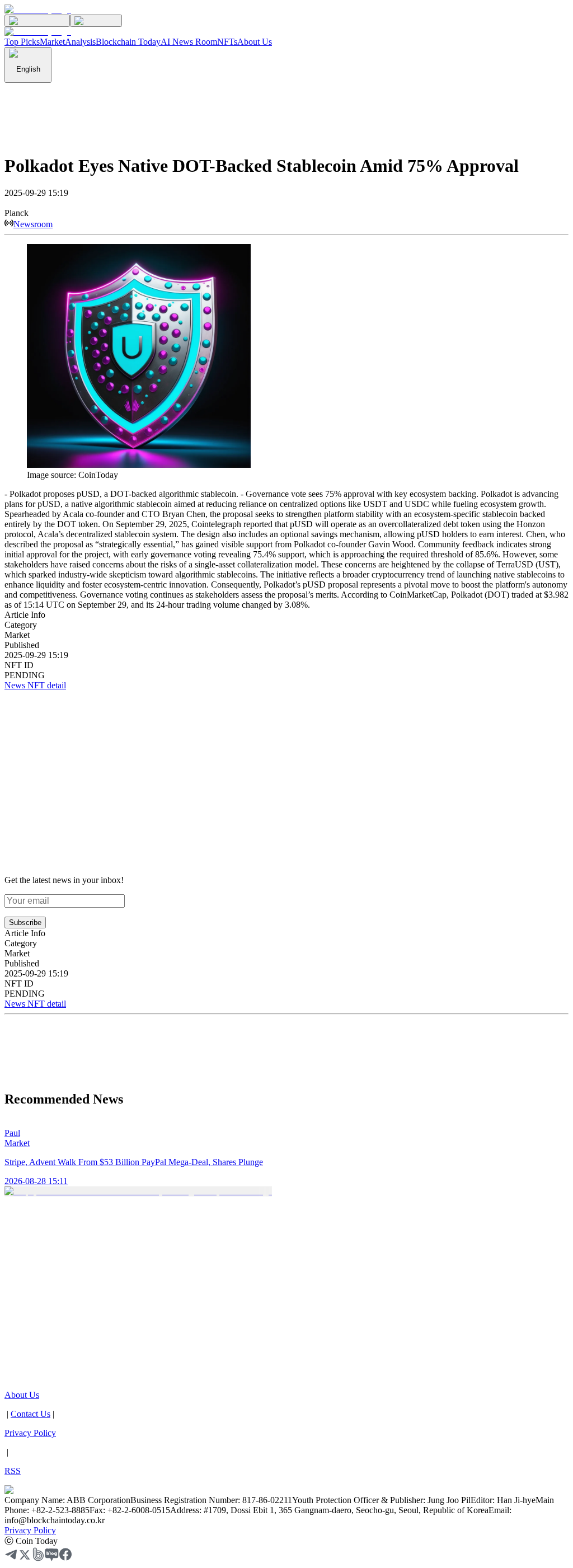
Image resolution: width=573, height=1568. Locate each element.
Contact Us (30, 1414)
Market (52, 41)
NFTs (227, 41)
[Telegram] (11, 1558)
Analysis (80, 41)
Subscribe (25, 922)
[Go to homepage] (37, 9)
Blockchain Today (128, 41)
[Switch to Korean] (37, 21)
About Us (254, 41)
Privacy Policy (30, 1530)
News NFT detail (35, 685)
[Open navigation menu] (96, 21)
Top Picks (22, 41)
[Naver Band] (38, 1558)
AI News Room (189, 41)
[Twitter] (24, 1558)
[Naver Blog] (52, 1558)
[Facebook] (65, 1558)
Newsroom (33, 224)
